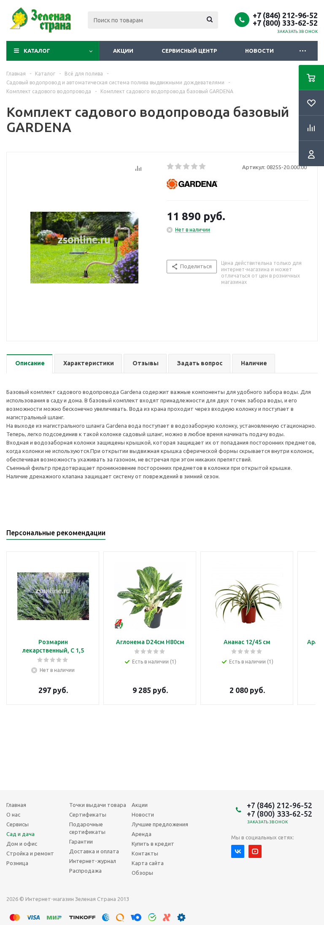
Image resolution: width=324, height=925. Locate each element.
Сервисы (17, 824)
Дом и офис (21, 844)
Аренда (141, 834)
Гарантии (81, 841)
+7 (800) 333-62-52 (285, 23)
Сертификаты (87, 814)
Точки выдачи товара (97, 805)
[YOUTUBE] (255, 851)
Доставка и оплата (94, 851)
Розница (17, 863)
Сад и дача (20, 834)
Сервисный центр (189, 51)
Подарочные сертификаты (87, 828)
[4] (195, 166)
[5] (203, 166)
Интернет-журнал (92, 861)
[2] (179, 166)
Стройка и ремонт (30, 853)
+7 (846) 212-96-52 (285, 15)
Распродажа (85, 871)
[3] (187, 166)
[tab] (29, 364)
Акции (123, 51)
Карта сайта (148, 863)
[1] (171, 166)
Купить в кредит (153, 844)
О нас (13, 814)
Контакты (145, 853)
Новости (259, 51)
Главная (16, 805)
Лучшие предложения (160, 824)
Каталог (37, 51)
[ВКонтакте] (237, 851)
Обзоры (142, 873)
